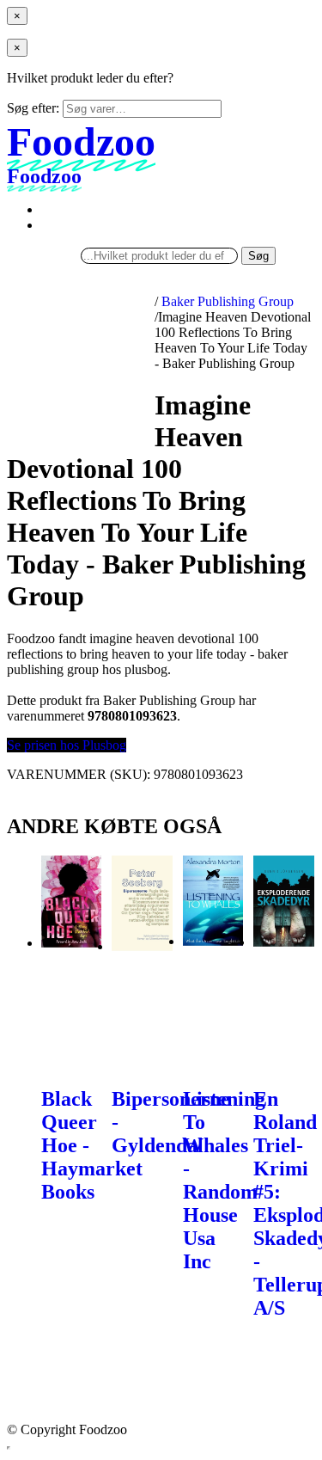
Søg (258, 255)
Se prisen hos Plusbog (66, 745)
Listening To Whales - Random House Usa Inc (224, 1180)
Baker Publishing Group (227, 301)
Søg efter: (33, 108)
